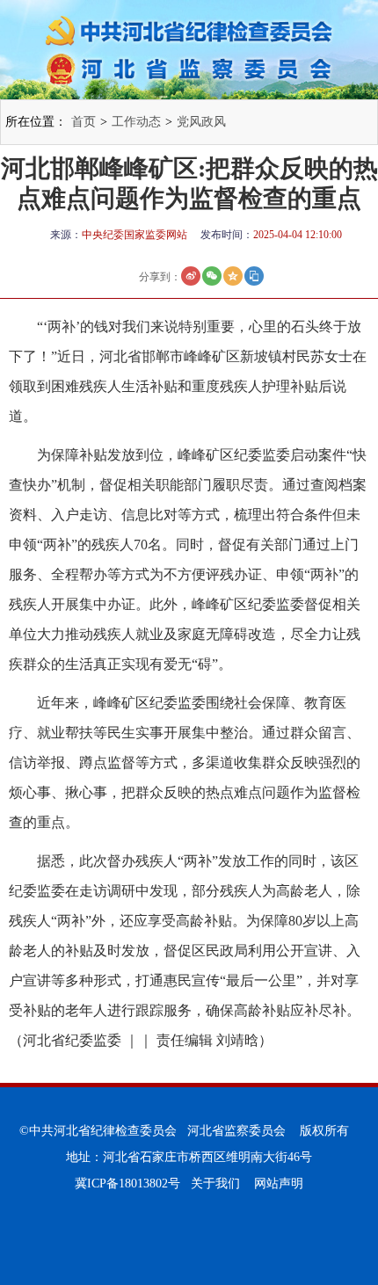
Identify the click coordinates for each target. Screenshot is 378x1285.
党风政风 (201, 121)
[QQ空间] (233, 276)
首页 (83, 121)
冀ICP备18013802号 (127, 1183)
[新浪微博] (190, 276)
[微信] (212, 276)
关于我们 (215, 1183)
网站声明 (278, 1183)
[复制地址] (254, 276)
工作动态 (136, 121)
